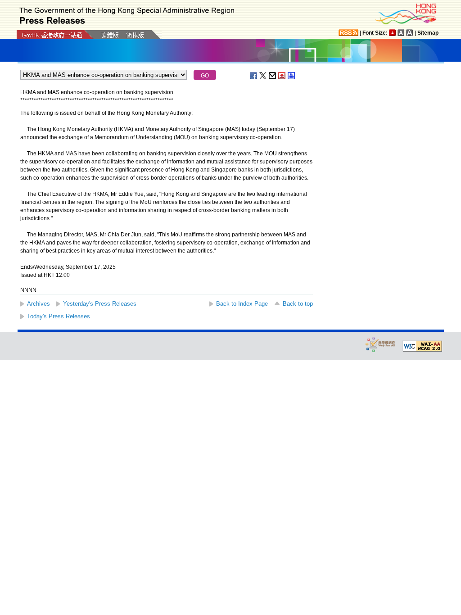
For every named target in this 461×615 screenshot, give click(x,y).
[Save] (282, 75)
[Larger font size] (401, 32)
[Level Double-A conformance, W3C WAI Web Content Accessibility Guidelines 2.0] (422, 346)
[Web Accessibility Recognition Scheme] (380, 344)
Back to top (298, 303)
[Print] (292, 75)
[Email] (273, 75)
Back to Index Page (242, 303)
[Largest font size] (409, 32)
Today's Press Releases (58, 316)
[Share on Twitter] (263, 75)
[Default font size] (392, 32)
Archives (38, 303)
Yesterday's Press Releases (99, 303)
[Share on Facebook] (254, 75)
